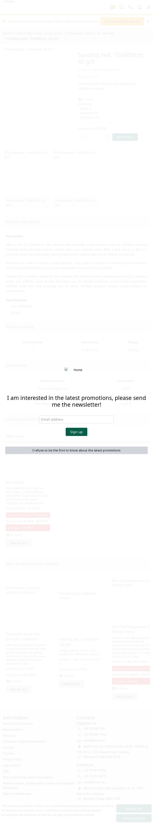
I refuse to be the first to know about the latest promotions (76, 450)
